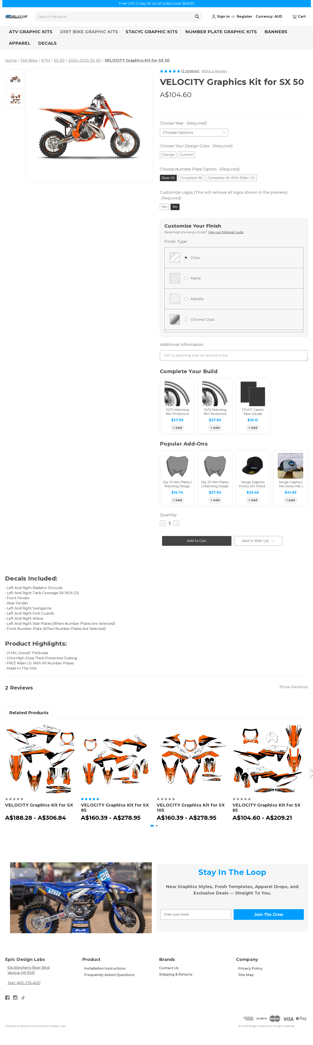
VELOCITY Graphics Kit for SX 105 (191, 808)
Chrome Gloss (202, 320)
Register (244, 16)
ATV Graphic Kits (30, 31)
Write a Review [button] (214, 71)
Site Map (246, 975)
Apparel (19, 43)
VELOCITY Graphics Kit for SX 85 (115, 808)
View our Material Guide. (226, 232)
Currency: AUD (269, 16)
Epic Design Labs (55, 1026)
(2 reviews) (190, 71)
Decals (47, 43)
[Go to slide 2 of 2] (157, 826)
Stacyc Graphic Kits (152, 31)
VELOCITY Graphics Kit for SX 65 (266, 808)
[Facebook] (7, 997)
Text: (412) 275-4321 (23, 983)
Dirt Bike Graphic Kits (89, 31)
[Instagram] (15, 997)
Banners (275, 31)
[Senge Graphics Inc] (16, 16)
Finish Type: (175, 241)
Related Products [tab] (29, 712)
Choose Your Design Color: (196, 146)
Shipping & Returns (175, 974)
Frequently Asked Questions (109, 975)
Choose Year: (183, 123)
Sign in (223, 16)
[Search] (197, 16)
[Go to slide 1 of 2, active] (152, 826)
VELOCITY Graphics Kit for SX (39, 805)
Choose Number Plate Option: (200, 169)
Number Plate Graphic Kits (221, 31)
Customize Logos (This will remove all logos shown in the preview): (224, 195)
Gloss (195, 258)
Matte (196, 278)
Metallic (197, 299)
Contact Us (169, 968)
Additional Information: (182, 344)
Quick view (40, 759)
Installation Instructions (105, 968)
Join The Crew (268, 914)
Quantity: (168, 515)
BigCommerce (29, 1026)
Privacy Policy (250, 968)
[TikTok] (23, 997)
